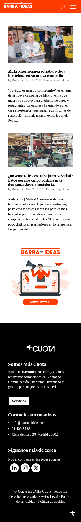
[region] (40, 481)
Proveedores (61, 80)
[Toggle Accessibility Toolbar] (73, 514)
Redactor (17, 80)
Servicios (19, 401)
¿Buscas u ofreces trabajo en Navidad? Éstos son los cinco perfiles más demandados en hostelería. (40, 180)
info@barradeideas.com (28, 423)
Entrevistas (53, 189)
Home (48, 80)
